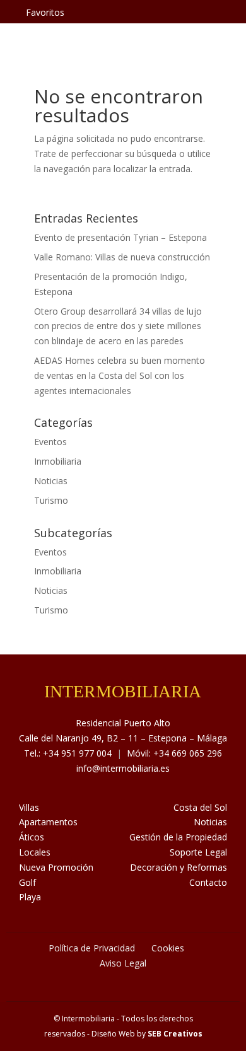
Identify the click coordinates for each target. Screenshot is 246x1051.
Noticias (50, 481)
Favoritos (45, 12)
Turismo (51, 500)
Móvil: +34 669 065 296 (174, 753)
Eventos (50, 442)
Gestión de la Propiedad (178, 837)
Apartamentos (48, 822)
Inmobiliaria (57, 461)
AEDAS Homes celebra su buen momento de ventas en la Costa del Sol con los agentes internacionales (119, 375)
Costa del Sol (200, 807)
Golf (27, 882)
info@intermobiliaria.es (123, 768)
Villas (29, 807)
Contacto (208, 882)
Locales (34, 852)
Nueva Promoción (56, 867)
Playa (30, 897)
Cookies (167, 948)
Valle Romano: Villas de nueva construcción (122, 257)
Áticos (31, 837)
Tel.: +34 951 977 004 (68, 753)
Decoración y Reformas (178, 867)
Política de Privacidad (92, 948)
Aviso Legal (123, 963)
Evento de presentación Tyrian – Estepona (120, 237)
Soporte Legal (198, 852)
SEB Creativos (175, 1033)
